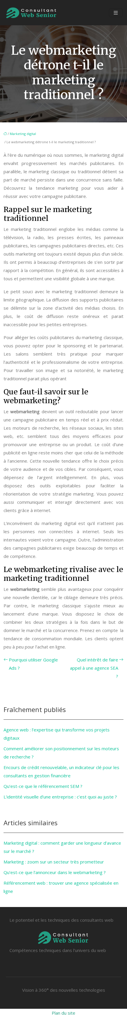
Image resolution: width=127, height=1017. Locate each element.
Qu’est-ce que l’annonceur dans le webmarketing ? (55, 872)
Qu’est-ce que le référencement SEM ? (43, 786)
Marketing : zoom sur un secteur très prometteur (54, 862)
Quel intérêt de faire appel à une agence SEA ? (94, 668)
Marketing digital (23, 133)
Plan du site (63, 1013)
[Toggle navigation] (116, 12)
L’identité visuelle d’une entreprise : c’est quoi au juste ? (60, 797)
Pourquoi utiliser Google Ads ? (33, 664)
